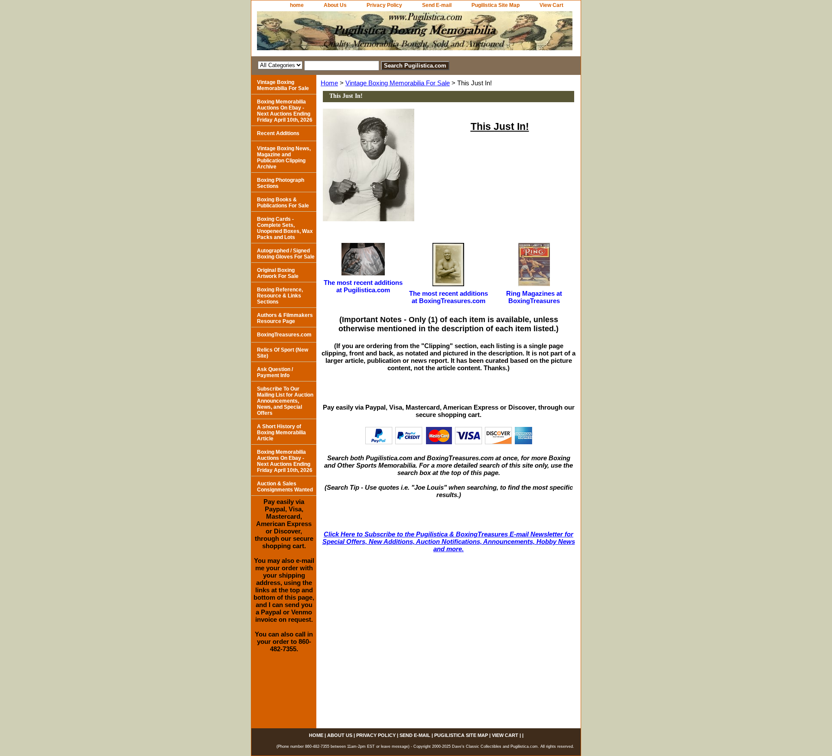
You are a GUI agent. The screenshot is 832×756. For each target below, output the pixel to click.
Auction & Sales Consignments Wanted (285, 487)
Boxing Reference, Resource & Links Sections (280, 296)
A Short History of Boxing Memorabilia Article (281, 432)
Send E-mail (437, 5)
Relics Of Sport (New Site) (282, 353)
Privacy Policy (384, 5)
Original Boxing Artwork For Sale (278, 273)
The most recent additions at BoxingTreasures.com (448, 297)
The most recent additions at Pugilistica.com (363, 286)
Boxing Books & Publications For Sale (283, 203)
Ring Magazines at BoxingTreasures (534, 297)
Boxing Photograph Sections (280, 183)
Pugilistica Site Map (495, 5)
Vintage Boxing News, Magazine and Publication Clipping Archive (284, 157)
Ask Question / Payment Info (275, 372)
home (297, 5)
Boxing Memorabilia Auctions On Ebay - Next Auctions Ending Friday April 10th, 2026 (284, 111)
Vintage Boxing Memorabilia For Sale (397, 83)
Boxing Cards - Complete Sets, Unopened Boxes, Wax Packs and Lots (285, 228)
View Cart (551, 5)
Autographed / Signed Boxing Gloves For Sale (286, 254)
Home (329, 83)
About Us (335, 5)
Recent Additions (278, 133)
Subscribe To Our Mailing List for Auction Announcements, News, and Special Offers (285, 401)
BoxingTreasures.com (284, 335)
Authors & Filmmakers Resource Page (285, 318)
